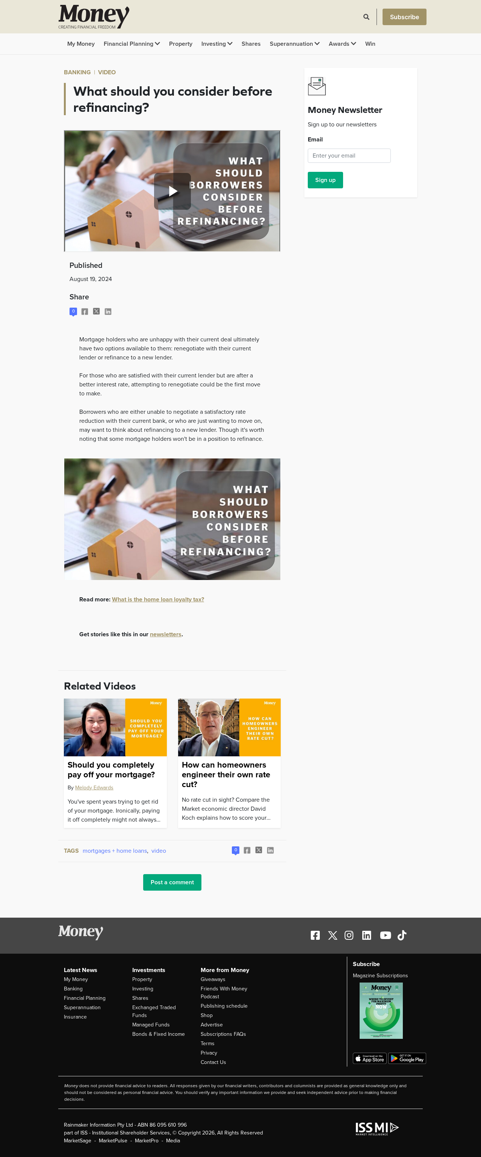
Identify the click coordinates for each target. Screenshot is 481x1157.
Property (180, 44)
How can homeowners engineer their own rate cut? (226, 775)
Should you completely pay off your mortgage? (111, 770)
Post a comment (172, 882)
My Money (81, 44)
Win (370, 44)
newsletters (166, 634)
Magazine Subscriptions (380, 975)
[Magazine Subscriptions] (385, 1011)
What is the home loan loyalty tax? (158, 599)
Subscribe (404, 17)
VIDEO (107, 72)
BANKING (77, 72)
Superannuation (292, 44)
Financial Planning (129, 44)
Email (315, 139)
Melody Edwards (94, 787)
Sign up (325, 180)
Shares (251, 44)
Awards (340, 44)
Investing (214, 44)
